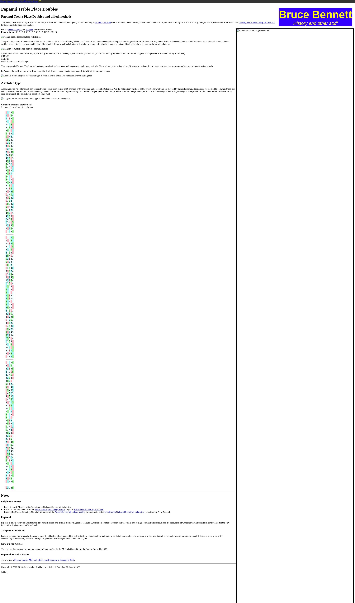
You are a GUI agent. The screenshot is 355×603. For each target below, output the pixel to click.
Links (21, 1)
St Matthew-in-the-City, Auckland (88, 509)
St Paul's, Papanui (103, 22)
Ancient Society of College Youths (50, 509)
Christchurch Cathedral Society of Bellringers (124, 512)
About (35, 1)
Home (3, 1)
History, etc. (12, 1)
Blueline (29, 29)
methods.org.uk (15, 29)
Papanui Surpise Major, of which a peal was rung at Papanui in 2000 (44, 560)
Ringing (28, 1)
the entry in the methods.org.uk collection (257, 22)
